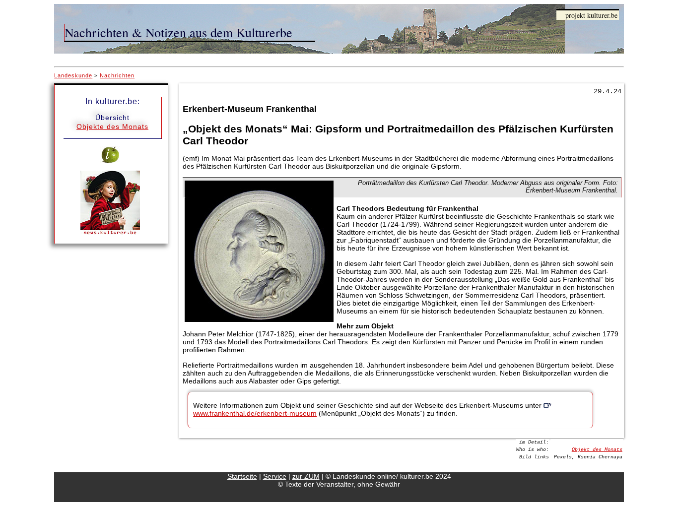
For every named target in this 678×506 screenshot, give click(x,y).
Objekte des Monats (112, 126)
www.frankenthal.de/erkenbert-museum (255, 413)
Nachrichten (117, 75)
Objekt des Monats (597, 449)
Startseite (242, 476)
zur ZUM (306, 476)
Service (274, 476)
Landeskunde (73, 75)
